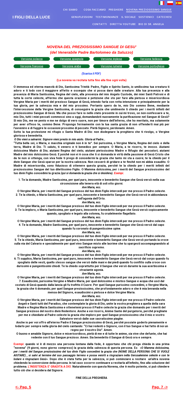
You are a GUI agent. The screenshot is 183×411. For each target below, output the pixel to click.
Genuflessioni (82, 17)
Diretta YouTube (123, 24)
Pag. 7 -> (160, 387)
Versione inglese (111, 59)
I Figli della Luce (31, 17)
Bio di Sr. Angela (151, 24)
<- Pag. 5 (23, 387)
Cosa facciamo (95, 9)
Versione (107, 66)
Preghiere (116, 9)
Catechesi (164, 17)
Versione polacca (32, 59)
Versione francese (31, 66)
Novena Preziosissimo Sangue (149, 9)
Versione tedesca (151, 59)
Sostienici (146, 17)
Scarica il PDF (91, 73)
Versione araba (71, 66)
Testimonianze (106, 17)
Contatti (99, 24)
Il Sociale (128, 17)
